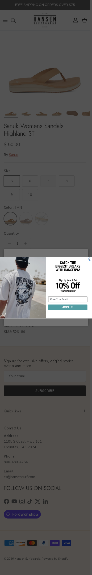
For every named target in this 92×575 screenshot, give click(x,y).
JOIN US (67, 307)
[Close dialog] (89, 259)
